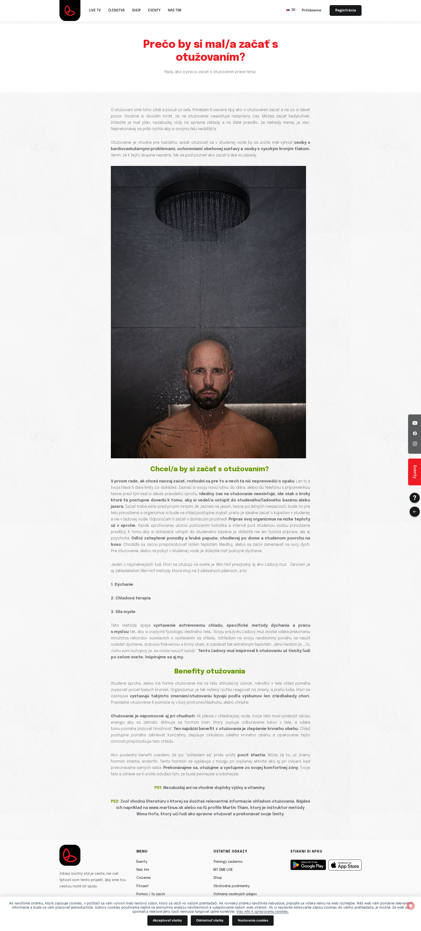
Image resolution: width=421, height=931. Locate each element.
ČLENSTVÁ (116, 10)
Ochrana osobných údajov (235, 894)
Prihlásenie (311, 10)
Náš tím (142, 870)
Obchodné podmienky (231, 886)
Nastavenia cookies (253, 920)
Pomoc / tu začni (150, 894)
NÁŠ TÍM (174, 10)
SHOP (136, 10)
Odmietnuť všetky (210, 920)
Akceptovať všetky (167, 920)
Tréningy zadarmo (228, 862)
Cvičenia (143, 878)
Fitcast (142, 886)
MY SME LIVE (223, 870)
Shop (217, 878)
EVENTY (154, 10)
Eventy (141, 862)
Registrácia (345, 10)
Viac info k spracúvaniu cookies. (262, 911)
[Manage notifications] (411, 906)
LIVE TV (95, 10)
